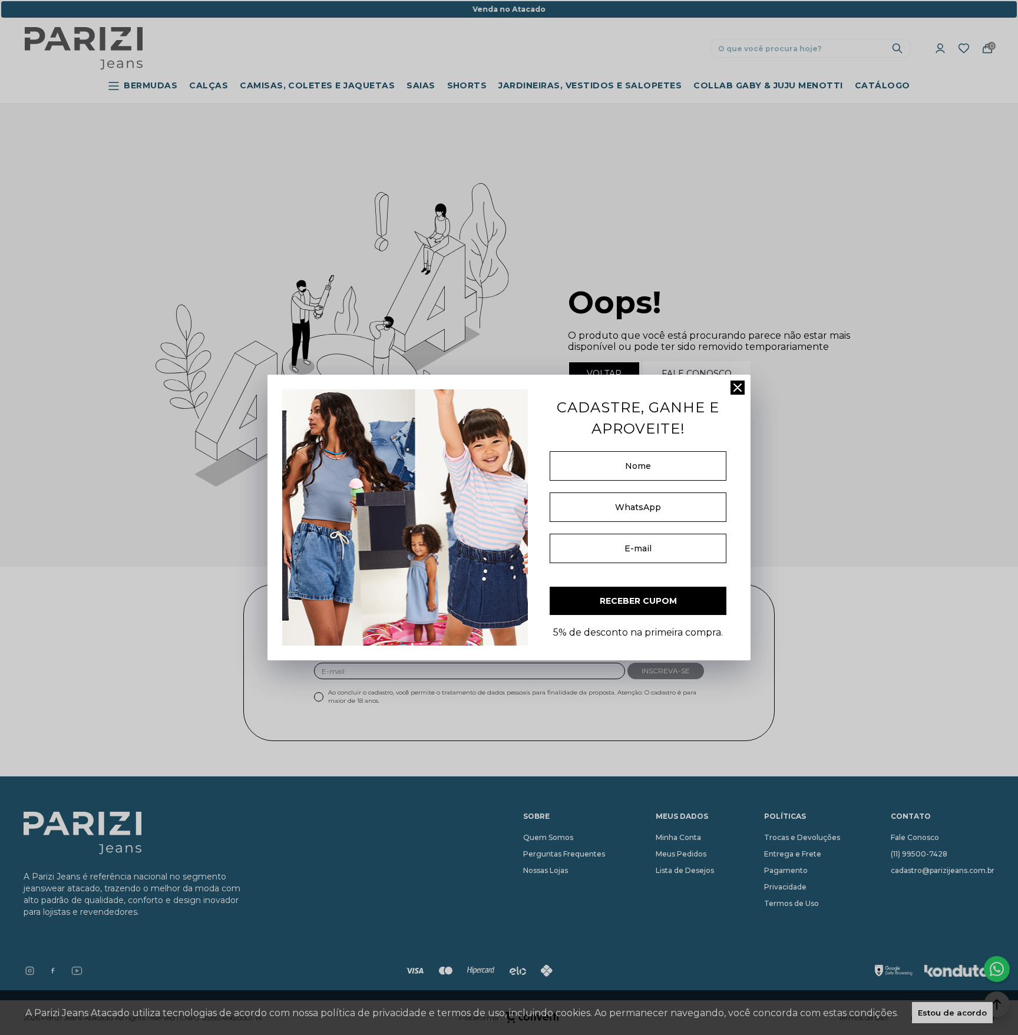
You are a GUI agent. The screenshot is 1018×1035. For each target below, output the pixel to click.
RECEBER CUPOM (638, 601)
